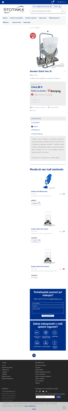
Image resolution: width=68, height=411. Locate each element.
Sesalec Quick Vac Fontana (40, 266)
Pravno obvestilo (40, 374)
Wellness (5, 22)
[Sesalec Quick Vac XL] (48, 50)
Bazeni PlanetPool (7, 378)
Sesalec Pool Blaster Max (39, 191)
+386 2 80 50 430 (40, 299)
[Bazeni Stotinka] (14, 9)
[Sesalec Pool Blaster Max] (48, 181)
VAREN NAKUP (55, 336)
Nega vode (42, 18)
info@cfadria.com (55, 299)
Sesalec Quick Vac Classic (39, 229)
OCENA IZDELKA (37, 134)
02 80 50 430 (11, 398)
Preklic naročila (39, 378)
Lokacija (4, 372)
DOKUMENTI (35, 122)
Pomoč (34, 110)
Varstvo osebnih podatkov (43, 376)
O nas (4, 365)
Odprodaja (26, 22)
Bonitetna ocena (7, 367)
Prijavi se (63, 2)
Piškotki (37, 383)
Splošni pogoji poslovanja (42, 372)
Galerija (4, 374)
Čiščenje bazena (54, 18)
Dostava (37, 367)
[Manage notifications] (64, 407)
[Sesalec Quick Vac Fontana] (48, 256)
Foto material (39, 381)
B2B (58, 2)
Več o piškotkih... (30, 406)
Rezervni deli (17, 22)
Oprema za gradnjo (16, 18)
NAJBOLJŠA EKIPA (46, 346)
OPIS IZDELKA (36, 118)
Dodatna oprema (30, 18)
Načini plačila (54, 107)
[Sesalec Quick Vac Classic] (48, 218)
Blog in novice (6, 376)
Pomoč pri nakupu (40, 365)
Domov (31, 27)
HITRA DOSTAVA (37, 346)
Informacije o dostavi (39, 107)
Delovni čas (5, 369)
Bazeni (5, 18)
